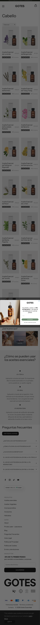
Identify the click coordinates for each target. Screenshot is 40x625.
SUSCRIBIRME (30, 319)
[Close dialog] (39, 301)
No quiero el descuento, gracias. (30, 322)
